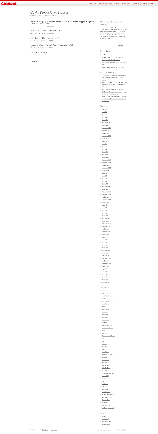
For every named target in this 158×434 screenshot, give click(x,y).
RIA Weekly (105, 384)
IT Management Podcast (108, 336)
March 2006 (105, 279)
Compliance (105, 317)
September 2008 (106, 200)
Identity (104, 333)
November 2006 (106, 258)
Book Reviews (106, 301)
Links (103, 341)
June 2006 (104, 271)
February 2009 (106, 186)
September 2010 (106, 136)
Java (103, 338)
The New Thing (106, 400)
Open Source (105, 352)
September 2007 (106, 232)
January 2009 (105, 189)
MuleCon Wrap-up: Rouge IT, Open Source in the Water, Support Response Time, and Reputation (62, 22)
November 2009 (106, 162)
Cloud (103, 306)
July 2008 (104, 205)
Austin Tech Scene (107, 293)
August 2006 (105, 266)
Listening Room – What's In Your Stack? (113, 57)
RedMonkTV (105, 376)
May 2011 (104, 114)
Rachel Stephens (114, 3)
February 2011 (106, 122)
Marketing (104, 346)
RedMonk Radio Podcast (108, 373)
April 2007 (104, 245)
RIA (103, 381)
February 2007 (106, 250)
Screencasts (105, 389)
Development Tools (107, 325)
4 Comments (50, 26)
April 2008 (104, 213)
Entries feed (105, 419)
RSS (103, 386)
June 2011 (104, 112)
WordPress (45, 430)
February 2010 (106, 154)
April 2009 (104, 181)
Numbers (104, 349)
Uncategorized (106, 405)
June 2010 (104, 144)
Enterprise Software (107, 328)
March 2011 (105, 120)
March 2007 (105, 247)
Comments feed (106, 421)
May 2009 (104, 178)
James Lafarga (106, 89)
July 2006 (104, 269)
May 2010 (104, 146)
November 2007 (106, 226)
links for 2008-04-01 (39, 52)
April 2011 (104, 117)
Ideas (103, 330)
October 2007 (105, 229)
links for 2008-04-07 (117, 89)
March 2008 (105, 216)
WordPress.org (106, 424)
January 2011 (105, 125)
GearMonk (144, 3)
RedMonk (104, 370)
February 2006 (106, 282)
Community (105, 312)
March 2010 (105, 152)
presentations (105, 360)
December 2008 (106, 192)
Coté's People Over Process (49, 12)
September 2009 (106, 168)
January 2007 (105, 253)
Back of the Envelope (107, 296)
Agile (103, 290)
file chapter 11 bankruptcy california (112, 92)
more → (109, 38)
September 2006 (106, 263)
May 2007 (104, 242)
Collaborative (105, 309)
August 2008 (105, 202)
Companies (105, 314)
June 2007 (104, 240)
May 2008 (104, 210)
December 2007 (106, 224)
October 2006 (105, 261)
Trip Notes (104, 402)
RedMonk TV (153, 3)
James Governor (102, 3)
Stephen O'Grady (126, 3)
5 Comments (50, 33)
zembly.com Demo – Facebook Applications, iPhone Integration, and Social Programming (114, 99)
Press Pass (105, 362)
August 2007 (105, 234)
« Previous (33, 61)
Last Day (104, 54)
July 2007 (104, 237)
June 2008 (104, 208)
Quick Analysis (106, 368)
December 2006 (106, 255)
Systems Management (108, 394)
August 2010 (105, 138)
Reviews (104, 378)
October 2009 (105, 165)
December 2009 (106, 160)
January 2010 (105, 157)
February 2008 (106, 218)
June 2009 (104, 176)
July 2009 (104, 173)
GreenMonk (136, 3)
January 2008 (105, 221)
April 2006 (104, 277)
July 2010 (104, 141)
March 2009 (105, 184)
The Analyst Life (106, 397)
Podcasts (104, 357)
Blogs (103, 298)
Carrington (54, 430)
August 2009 (105, 170)
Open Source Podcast (108, 354)
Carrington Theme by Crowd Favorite (112, 430)
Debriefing (104, 322)
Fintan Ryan (92, 3)
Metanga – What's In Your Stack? (111, 60)
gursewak (104, 96)
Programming (105, 365)
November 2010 (106, 130)
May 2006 (104, 274)
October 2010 (105, 133)
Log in (103, 416)
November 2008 (106, 194)
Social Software (106, 392)
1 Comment (50, 40)
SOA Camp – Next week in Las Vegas (46, 37)
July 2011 (104, 109)
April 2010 (104, 149)
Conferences (105, 320)
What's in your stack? (108, 408)
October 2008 (105, 197)
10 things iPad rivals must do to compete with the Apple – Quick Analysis (114, 78)
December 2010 (106, 128)
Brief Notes (105, 304)
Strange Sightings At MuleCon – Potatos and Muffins (52, 45)
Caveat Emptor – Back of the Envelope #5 (113, 67)
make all (104, 344)
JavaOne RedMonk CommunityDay (45, 30)
